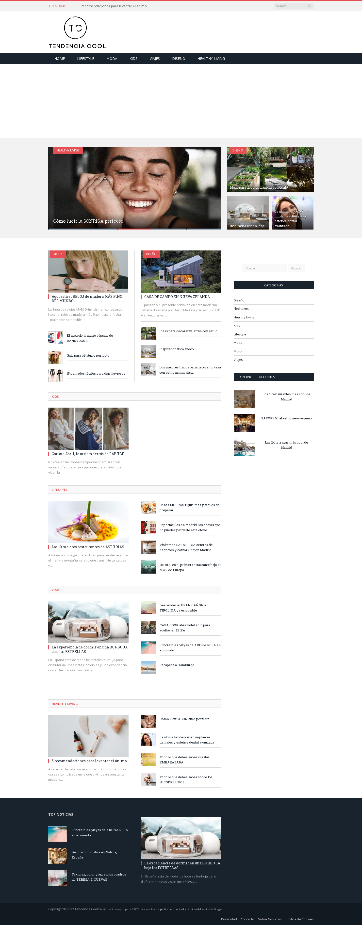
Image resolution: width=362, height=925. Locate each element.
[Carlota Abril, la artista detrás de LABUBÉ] (88, 429)
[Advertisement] (181, 101)
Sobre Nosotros (270, 919)
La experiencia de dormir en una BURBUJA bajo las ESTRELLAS (90, 649)
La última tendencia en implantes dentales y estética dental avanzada (292, 218)
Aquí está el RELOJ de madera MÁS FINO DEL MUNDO (87, 298)
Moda (111, 58)
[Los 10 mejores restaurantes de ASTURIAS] (88, 522)
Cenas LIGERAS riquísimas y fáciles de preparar (190, 507)
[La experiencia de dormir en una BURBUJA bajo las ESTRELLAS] (88, 622)
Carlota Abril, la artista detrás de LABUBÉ (88, 453)
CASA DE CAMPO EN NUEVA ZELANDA (177, 296)
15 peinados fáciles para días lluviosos (96, 373)
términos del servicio (198, 909)
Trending (244, 377)
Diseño (178, 58)
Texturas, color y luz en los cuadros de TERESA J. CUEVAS (99, 877)
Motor (238, 351)
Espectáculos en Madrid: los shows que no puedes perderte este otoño (190, 527)
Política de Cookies (300, 919)
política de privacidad (172, 909)
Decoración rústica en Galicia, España (94, 854)
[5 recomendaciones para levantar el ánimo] (88, 736)
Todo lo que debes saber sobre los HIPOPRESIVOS (186, 779)
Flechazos (241, 308)
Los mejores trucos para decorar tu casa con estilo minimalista (190, 370)
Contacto (247, 919)
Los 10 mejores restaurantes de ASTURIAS (88, 547)
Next (212, 185)
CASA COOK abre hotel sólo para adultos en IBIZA (185, 627)
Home (59, 58)
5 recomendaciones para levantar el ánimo (113, 6)
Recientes (267, 377)
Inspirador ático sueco (247, 226)
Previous (57, 185)
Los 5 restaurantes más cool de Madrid (286, 396)
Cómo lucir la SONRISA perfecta (88, 221)
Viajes (155, 58)
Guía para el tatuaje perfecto (88, 355)
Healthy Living (211, 58)
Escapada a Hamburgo (177, 665)
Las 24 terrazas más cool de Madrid (286, 445)
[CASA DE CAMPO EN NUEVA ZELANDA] (181, 271)
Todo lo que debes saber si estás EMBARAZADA (185, 759)
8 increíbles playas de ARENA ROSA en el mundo (190, 647)
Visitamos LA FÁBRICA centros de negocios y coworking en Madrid (186, 547)
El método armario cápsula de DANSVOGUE (90, 338)
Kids (133, 58)
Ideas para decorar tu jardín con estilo (259, 187)
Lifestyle (85, 58)
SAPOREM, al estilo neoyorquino (286, 418)
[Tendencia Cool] (77, 31)
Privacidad (229, 919)
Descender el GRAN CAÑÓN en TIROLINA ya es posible (184, 607)
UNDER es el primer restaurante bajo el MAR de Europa (190, 567)
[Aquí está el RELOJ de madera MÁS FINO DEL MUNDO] (88, 271)
